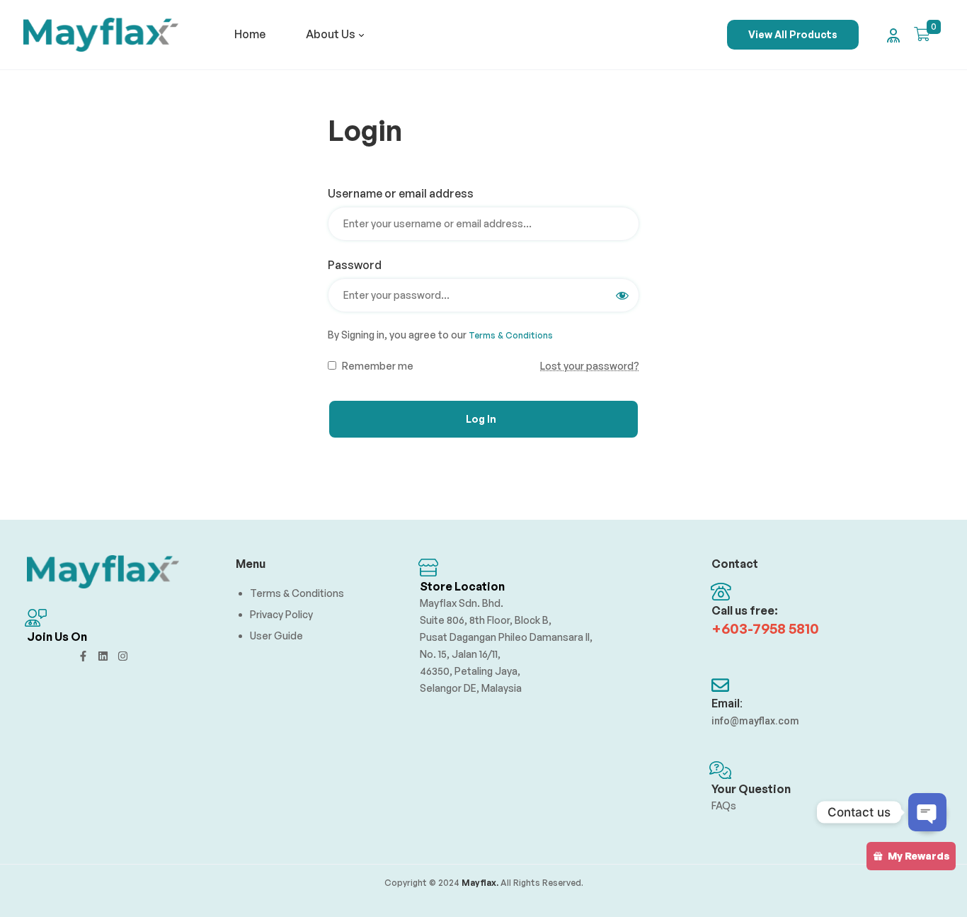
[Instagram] (123, 656)
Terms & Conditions (511, 335)
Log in (481, 419)
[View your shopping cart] (922, 34)
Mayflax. (478, 882)
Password (359, 265)
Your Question (751, 789)
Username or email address (405, 193)
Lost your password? (589, 366)
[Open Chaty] (927, 812)
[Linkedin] (103, 656)
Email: (727, 703)
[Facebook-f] (83, 656)
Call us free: (744, 610)
